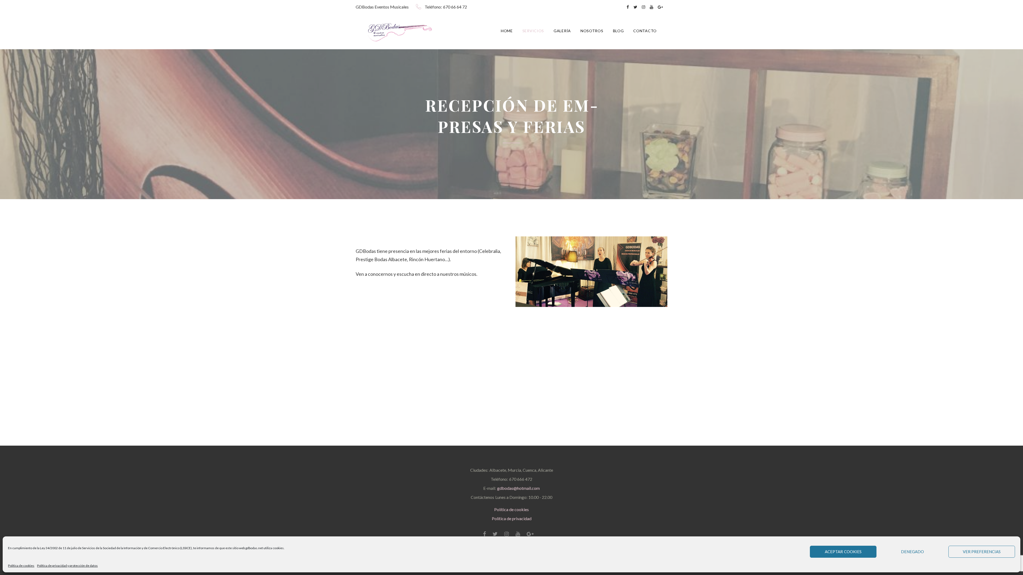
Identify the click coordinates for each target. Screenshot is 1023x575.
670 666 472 (520, 479)
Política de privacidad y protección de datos (67, 566)
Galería (562, 30)
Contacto (645, 30)
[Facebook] (628, 7)
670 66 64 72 (455, 6)
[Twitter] (635, 7)
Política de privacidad (511, 518)
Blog (618, 30)
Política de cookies (21, 566)
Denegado (912, 551)
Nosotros (591, 30)
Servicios (533, 30)
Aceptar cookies (843, 551)
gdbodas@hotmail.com (518, 488)
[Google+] (660, 7)
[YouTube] (651, 7)
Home (507, 30)
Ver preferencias (982, 551)
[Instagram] (643, 7)
